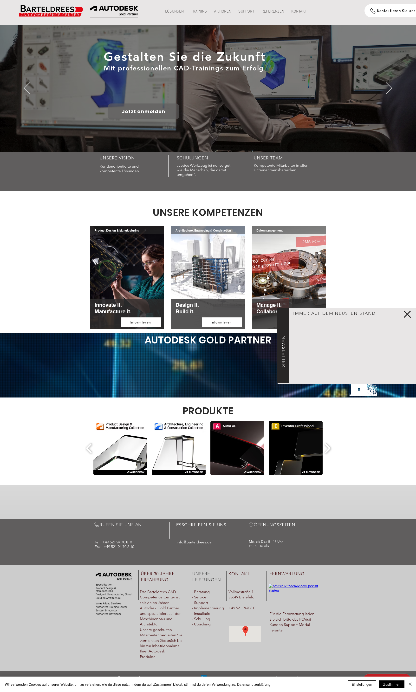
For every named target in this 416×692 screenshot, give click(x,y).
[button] (407, 314)
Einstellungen (362, 684)
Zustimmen (391, 684)
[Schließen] (410, 684)
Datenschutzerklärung (254, 684)
